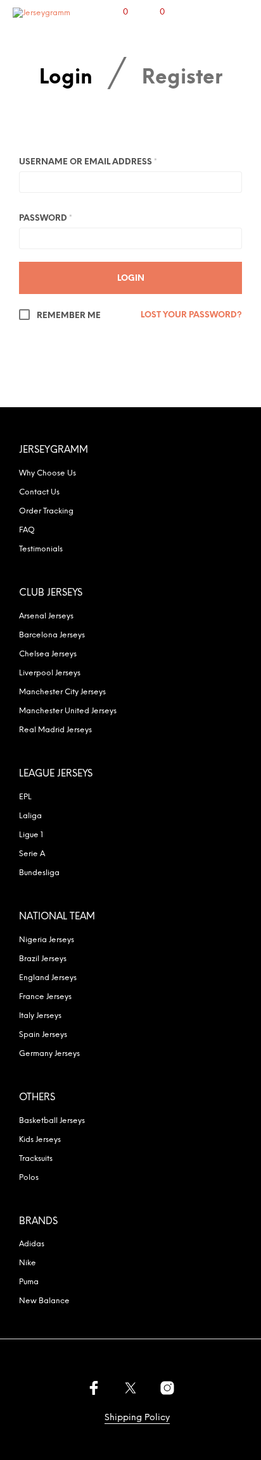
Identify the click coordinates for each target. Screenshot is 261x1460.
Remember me (68, 316)
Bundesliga (39, 873)
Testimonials (41, 549)
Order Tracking (46, 511)
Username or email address (88, 162)
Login (65, 79)
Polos (29, 1178)
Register (182, 79)
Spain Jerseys (43, 1035)
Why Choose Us (47, 473)
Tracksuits (36, 1159)
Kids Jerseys (40, 1140)
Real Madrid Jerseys (55, 730)
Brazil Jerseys (43, 959)
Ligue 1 (31, 835)
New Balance (44, 1301)
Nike (27, 1263)
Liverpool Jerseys (49, 673)
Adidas (31, 1244)
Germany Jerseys (49, 1054)
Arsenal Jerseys (46, 616)
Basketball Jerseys (52, 1121)
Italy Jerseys (40, 1016)
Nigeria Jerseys (46, 940)
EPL (25, 797)
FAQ (27, 530)
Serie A (32, 854)
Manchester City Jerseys (62, 692)
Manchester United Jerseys (68, 711)
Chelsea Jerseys (48, 654)
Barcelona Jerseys (52, 635)
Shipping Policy (137, 1418)
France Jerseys (45, 997)
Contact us (39, 492)
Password (45, 218)
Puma (29, 1282)
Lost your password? (191, 315)
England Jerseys (48, 978)
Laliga (30, 816)
